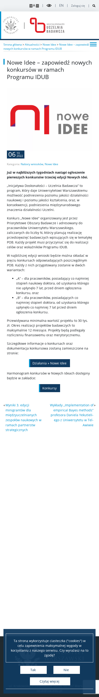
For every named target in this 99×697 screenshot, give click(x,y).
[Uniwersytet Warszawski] (11, 25)
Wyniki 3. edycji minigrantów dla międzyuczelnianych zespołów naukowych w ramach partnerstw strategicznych (23, 417)
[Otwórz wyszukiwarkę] (92, 5)
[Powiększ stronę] (30, 6)
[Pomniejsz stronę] (37, 6)
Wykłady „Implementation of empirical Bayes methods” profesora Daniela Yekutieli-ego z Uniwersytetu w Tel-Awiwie (71, 415)
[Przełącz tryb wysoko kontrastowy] (49, 5)
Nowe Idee (51, 164)
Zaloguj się (78, 5)
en (61, 5)
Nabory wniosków (32, 164)
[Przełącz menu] (93, 44)
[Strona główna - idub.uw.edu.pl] (47, 25)
